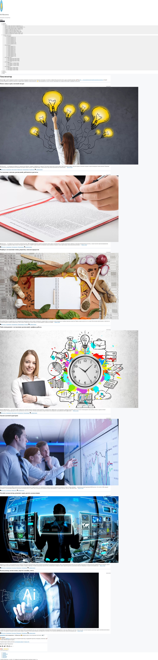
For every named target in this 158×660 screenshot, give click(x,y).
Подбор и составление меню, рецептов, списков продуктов (19, 249)
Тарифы (4, 652)
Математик (18, 567)
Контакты (4, 657)
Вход (3, 73)
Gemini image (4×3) (11, 50)
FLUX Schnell (8, 36)
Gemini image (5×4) (11, 52)
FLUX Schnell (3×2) (11, 39)
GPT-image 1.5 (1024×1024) (13, 63)
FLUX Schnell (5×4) (11, 41)
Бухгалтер (14, 567)
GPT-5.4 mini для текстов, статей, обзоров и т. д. (15, 26)
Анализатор (8, 169)
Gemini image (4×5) (11, 51)
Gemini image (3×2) (11, 48)
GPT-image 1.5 (8, 61)
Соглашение (5, 654)
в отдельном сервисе (19, 641)
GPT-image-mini (8, 57)
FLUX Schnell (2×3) (11, 38)
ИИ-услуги (3, 169)
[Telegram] (4, 646)
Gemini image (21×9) (11, 56)
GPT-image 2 (7, 66)
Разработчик (32, 169)
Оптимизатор (14, 247)
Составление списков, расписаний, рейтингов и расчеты (19, 172)
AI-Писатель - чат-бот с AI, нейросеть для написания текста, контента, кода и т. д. (20, 659)
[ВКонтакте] (0, 646)
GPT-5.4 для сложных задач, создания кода (14, 28)
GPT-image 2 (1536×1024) (12, 68)
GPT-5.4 (7, 638)
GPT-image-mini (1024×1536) (13, 60)
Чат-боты (4, 24)
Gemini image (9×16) (11, 53)
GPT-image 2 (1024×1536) (12, 69)
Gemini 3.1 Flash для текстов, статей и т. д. (14, 29)
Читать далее (69, 167)
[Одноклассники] (2, 646)
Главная (4, 23)
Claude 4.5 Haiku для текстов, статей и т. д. (14, 32)
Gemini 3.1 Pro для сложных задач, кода (13, 31)
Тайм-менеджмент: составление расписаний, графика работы (21, 327)
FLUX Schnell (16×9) (11, 43)
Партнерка (4, 656)
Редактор (26, 324)
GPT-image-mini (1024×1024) (13, 58)
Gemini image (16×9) (11, 55)
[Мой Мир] (11, 646)
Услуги (3, 70)
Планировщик (26, 169)
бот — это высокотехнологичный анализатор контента (91, 79)
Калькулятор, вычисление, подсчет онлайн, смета (17, 570)
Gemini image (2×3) (11, 47)
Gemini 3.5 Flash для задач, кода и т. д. (13, 30)
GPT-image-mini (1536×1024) (13, 59)
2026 (2, 659)
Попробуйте (2, 635)
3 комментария (34, 413)
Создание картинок (6, 34)
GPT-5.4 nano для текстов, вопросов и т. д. (14, 25)
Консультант (14, 169)
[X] (6, 646)
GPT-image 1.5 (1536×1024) (13, 64)
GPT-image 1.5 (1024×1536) (13, 65)
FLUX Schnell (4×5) (11, 40)
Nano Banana (7, 45)
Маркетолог (19, 169)
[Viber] (7, 646)
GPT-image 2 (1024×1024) (12, 67)
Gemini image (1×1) (11, 46)
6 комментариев (28, 247)
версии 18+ (27, 641)
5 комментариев (39, 169)
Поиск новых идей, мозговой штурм (12, 83)
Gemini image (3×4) (11, 49)
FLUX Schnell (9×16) (11, 42)
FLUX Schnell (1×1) (11, 37)
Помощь (4, 655)
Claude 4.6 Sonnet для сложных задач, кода (14, 33)
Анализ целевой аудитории (9, 415)
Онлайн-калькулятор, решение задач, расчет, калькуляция (20, 493)
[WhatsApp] (9, 646)
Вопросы (4, 72)
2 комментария (21, 490)
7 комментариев (32, 567)
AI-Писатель (4, 14)
